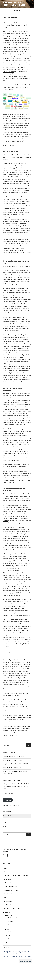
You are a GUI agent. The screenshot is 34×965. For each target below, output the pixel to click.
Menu (18, 10)
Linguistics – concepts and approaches (16, 875)
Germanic (9, 915)
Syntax (6, 897)
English (10, 921)
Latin (9, 932)
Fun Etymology (8, 905)
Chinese (10, 939)
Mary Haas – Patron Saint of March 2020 (15, 764)
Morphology (7, 879)
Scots (10, 925)
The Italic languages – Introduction (13, 756)
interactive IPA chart (14, 717)
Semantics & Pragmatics (11, 890)
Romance (9, 943)
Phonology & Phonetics (11, 886)
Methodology (8, 901)
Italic (7, 929)
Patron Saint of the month (12, 908)
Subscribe (8, 800)
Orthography (8, 883)
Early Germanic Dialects (15, 918)
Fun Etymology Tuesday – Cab (12, 767)
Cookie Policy (9, 957)
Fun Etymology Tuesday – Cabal (12, 760)
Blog (5, 868)
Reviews (6, 947)
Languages (7, 912)
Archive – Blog (8, 872)
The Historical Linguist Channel (15, 4)
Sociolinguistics (8, 894)
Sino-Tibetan (10, 936)
